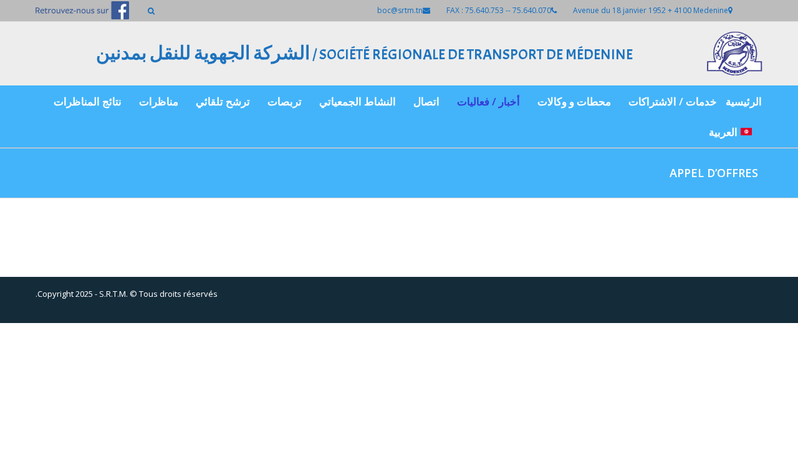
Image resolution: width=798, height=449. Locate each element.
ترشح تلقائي (223, 101)
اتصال (426, 101)
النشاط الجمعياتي (357, 101)
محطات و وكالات (574, 101)
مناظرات (158, 101)
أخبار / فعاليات (488, 101)
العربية (723, 132)
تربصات (284, 101)
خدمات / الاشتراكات (672, 101)
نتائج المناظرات (88, 101)
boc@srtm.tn (400, 10)
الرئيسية (744, 101)
